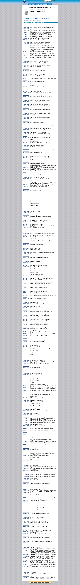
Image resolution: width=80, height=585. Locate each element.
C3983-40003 (25, 310)
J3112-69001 (25, 430)
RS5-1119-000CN (25, 39)
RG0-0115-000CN (26, 129)
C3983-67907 (25, 577)
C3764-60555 (25, 86)
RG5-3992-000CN (26, 483)
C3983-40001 (25, 307)
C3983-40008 (25, 316)
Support (43, 582)
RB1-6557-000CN (26, 28)
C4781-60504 (25, 57)
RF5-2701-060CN (26, 541)
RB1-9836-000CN (26, 178)
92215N (24, 48)
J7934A (24, 444)
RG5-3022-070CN (26, 510)
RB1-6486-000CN (26, 513)
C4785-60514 (25, 342)
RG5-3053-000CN (26, 536)
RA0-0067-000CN (26, 95)
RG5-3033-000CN (26, 471)
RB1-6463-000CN (26, 455)
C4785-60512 (25, 80)
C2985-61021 (25, 217)
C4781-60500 (25, 295)
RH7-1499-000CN (26, 303)
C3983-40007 (25, 315)
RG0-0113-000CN (26, 128)
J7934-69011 (25, 34)
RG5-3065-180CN (26, 145)
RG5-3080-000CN (26, 479)
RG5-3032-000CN (26, 470)
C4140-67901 (25, 279)
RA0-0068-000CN (26, 96)
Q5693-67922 (25, 184)
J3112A (24, 381)
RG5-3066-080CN (26, 146)
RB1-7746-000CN (26, 266)
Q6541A (24, 333)
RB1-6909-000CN (26, 517)
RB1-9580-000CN (26, 256)
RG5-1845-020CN (26, 353)
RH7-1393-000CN (26, 163)
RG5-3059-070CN (26, 167)
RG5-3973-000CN (26, 531)
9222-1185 (24, 499)
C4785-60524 (25, 550)
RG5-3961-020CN (26, 373)
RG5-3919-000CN (26, 66)
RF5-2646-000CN (26, 123)
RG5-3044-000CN (26, 84)
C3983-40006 (25, 314)
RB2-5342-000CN (26, 243)
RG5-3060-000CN (26, 206)
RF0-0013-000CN (26, 117)
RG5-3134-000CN (26, 573)
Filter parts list (25, 24)
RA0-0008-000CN (26, 252)
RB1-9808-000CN (26, 177)
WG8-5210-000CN (26, 489)
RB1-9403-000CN (26, 104)
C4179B (24, 331)
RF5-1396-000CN (26, 448)
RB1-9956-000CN (26, 212)
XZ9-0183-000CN (26, 248)
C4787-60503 (25, 265)
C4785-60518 (25, 297)
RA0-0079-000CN (26, 245)
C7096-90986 (25, 275)
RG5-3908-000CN (26, 368)
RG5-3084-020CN (26, 366)
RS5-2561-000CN (26, 525)
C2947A (24, 55)
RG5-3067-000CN (26, 138)
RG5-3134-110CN (26, 576)
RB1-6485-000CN (26, 253)
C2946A (24, 52)
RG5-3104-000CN (26, 61)
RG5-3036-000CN (26, 363)
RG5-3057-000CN (26, 474)
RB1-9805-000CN (26, 110)
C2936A (24, 174)
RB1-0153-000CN (26, 406)
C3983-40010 (25, 319)
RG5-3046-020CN (26, 262)
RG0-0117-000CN (26, 132)
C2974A (24, 329)
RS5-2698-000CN (26, 527)
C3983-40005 (25, 312)
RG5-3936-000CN (26, 244)
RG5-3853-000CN (26, 186)
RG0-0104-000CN (26, 125)
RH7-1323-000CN (26, 298)
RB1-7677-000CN (26, 547)
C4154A (24, 552)
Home (32, 582)
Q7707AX (24, 292)
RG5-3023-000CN (26, 501)
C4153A (24, 235)
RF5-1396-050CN (26, 449)
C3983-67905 (25, 335)
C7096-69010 (25, 346)
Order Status (47, 582)
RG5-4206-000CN (26, 189)
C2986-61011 (25, 224)
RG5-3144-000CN (26, 62)
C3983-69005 (25, 338)
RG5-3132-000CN (26, 400)
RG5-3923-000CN (26, 70)
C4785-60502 (25, 278)
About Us (35, 582)
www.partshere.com (25, 9)
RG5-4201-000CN (26, 417)
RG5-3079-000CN (26, 478)
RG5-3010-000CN (26, 409)
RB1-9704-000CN (26, 257)
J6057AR (24, 390)
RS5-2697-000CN (26, 526)
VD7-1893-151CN (26, 191)
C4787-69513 (25, 530)
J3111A (24, 379)
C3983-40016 (25, 327)
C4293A (24, 283)
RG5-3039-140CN (26, 152)
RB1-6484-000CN (26, 538)
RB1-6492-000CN (26, 101)
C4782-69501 (25, 157)
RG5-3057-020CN (26, 476)
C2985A (24, 220)
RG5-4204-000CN (26, 533)
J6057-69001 (25, 32)
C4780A (24, 557)
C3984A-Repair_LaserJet (25, 452)
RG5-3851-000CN (26, 149)
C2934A (24, 172)
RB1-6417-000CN (26, 27)
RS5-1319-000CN (26, 42)
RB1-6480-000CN (26, 100)
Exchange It (37, 18)
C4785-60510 (25, 74)
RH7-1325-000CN (26, 299)
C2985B (24, 221)
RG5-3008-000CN (26, 306)
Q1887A (24, 291)
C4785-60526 (25, 456)
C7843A (24, 288)
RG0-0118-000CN (26, 133)
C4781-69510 (25, 164)
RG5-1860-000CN (26, 355)
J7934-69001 (25, 441)
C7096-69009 (25, 397)
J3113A (24, 383)
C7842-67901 (25, 284)
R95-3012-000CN (26, 202)
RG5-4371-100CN (26, 450)
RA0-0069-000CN (26, 97)
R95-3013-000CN (26, 204)
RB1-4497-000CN (26, 537)
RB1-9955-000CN (26, 211)
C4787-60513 (25, 136)
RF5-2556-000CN (26, 408)
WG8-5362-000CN (26, 500)
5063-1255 (25, 46)
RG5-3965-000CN (26, 374)
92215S (24, 51)
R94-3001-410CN (26, 151)
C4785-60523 (25, 225)
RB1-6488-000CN (26, 458)
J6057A (24, 434)
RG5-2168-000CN (26, 360)
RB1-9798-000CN (26, 521)
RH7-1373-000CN (26, 162)
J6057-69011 (25, 432)
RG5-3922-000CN (26, 69)
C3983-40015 (25, 325)
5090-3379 (25, 78)
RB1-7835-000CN (26, 518)
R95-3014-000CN (26, 554)
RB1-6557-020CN (26, 30)
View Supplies (46, 18)
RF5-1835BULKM (26, 465)
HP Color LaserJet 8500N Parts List (40, 9)
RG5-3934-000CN (26, 482)
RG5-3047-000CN (26, 556)
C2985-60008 (25, 216)
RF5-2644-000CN (26, 122)
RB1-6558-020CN (26, 514)
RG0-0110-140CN (26, 137)
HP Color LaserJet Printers (32, 9)
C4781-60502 (25, 420)
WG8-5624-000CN (26, 490)
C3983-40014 (25, 324)
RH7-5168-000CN (26, 81)
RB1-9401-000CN (26, 153)
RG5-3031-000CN (26, 232)
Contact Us (39, 582)
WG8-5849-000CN (26, 492)
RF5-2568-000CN (26, 121)
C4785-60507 (25, 548)
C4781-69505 (25, 395)
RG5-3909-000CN (26, 65)
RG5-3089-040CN (26, 542)
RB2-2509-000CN (26, 114)
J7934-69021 (25, 36)
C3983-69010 (25, 341)
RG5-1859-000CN (26, 58)
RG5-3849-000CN (26, 414)
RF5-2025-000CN (26, 230)
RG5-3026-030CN (26, 361)
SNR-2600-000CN (26, 486)
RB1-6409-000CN (26, 512)
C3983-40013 (25, 323)
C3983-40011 (25, 320)
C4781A (24, 561)
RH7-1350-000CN (26, 302)
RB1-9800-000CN (26, 540)
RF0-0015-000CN (26, 118)
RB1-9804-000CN (26, 572)
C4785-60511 (25, 75)
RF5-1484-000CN (26, 215)
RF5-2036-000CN (26, 413)
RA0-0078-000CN (26, 410)
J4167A (24, 385)
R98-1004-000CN (26, 566)
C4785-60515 (25, 249)
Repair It (27, 18)
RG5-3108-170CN (26, 140)
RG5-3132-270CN (26, 401)
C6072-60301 (25, 273)
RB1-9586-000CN (26, 108)
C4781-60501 (25, 418)
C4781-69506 (25, 560)
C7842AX (24, 287)
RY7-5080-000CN (26, 484)
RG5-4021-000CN (26, 424)
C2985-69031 (25, 142)
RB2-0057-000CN (26, 113)
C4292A (24, 282)
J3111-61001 (25, 428)
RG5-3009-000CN (26, 466)
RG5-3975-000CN (26, 468)
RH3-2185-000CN (26, 425)
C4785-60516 (25, 236)
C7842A (24, 286)
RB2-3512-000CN (26, 522)
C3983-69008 (25, 340)
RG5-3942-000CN (26, 71)
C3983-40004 (25, 311)
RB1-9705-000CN (26, 258)
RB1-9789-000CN (26, 109)
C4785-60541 (25, 422)
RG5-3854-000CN (26, 169)
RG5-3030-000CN (26, 82)
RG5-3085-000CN (26, 367)
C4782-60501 (25, 156)
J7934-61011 (25, 438)
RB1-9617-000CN (26, 38)
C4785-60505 (25, 91)
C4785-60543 (25, 345)
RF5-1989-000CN (26, 328)
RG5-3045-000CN (26, 261)
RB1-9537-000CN (26, 105)
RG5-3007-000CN (26, 190)
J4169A (24, 387)
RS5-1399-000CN (26, 43)
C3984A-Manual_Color (25, 497)
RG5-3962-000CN (26, 227)
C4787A (24, 271)
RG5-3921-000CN (26, 67)
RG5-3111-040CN (26, 233)
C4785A (24, 564)
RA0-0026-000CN (26, 92)
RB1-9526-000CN (26, 460)
